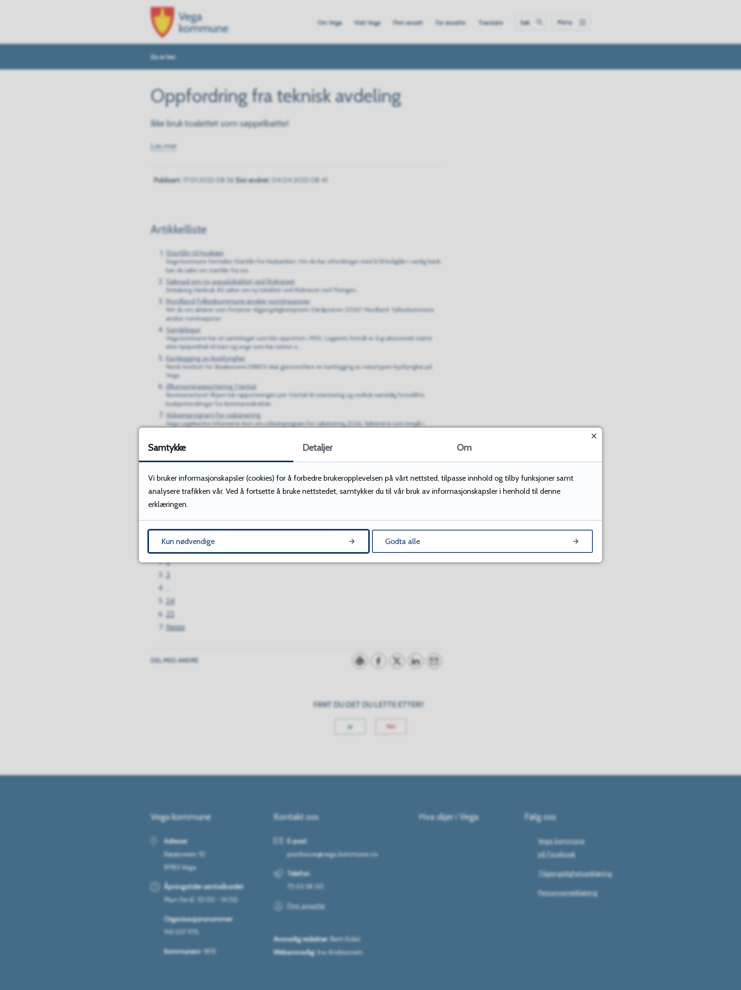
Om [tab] (464, 447)
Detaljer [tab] (318, 447)
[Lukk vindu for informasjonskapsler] (593, 435)
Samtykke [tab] (167, 447)
